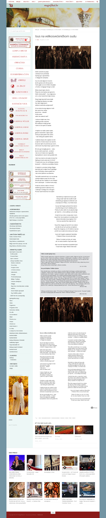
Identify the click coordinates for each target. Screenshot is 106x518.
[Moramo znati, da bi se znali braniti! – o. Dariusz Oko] (34, 490)
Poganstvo (12, 305)
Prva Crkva (14, 265)
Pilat (70, 418)
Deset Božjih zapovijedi (17, 290)
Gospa (11, 321)
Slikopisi (13, 355)
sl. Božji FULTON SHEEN (16, 331)
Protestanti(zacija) (16, 277)
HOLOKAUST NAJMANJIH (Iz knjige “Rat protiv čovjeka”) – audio (87, 501)
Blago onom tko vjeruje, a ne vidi (18, 243)
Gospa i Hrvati (15, 206)
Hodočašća (13, 359)
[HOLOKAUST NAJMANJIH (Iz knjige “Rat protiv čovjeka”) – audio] (87, 490)
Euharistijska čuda (14, 239)
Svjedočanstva (15, 224)
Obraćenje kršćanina (15, 228)
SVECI (33, 1)
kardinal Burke (13, 338)
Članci (11, 300)
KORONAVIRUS (15, 209)
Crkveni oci (12, 324)
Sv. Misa (12, 328)
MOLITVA (26, 1)
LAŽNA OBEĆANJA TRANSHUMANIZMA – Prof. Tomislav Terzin (69, 501)
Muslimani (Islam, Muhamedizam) (18, 333)
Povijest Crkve (15, 267)
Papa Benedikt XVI (14, 344)
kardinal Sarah (13, 349)
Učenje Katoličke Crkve (16, 261)
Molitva (13, 288)
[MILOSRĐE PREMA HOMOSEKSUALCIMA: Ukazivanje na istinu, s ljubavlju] (17, 462)
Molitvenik (40, 515)
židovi (74, 418)
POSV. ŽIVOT (69, 1)
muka (66, 418)
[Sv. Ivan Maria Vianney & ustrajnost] (52, 490)
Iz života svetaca (15, 270)
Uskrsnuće (78, 436)
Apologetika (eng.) (14, 298)
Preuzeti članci (14, 256)
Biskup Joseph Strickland (16, 347)
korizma (62, 418)
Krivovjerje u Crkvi (49, 472)
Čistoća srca (13, 319)
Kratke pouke (13, 254)
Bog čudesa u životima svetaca (18, 246)
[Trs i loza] (64, 429)
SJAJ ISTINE (79, 1)
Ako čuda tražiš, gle (17, 234)
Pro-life (12, 312)
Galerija (12, 357)
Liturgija (13, 274)
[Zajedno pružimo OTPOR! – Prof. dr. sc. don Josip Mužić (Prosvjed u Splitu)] (87, 462)
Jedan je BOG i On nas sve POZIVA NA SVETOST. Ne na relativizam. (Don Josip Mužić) (17, 501)
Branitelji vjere (16, 250)
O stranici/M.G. (89, 1)
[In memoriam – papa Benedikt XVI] (34, 462)
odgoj (11, 368)
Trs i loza (57, 436)
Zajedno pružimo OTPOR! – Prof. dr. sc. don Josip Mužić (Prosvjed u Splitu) (87, 474)
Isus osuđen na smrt (46, 418)
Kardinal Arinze (13, 351)
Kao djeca (13, 364)
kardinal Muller (13, 335)
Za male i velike (14, 366)
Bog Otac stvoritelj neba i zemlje (20, 286)
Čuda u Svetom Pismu (15, 236)
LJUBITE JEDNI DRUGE (44, 1)
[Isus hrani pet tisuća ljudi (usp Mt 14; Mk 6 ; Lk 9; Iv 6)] (44, 429)
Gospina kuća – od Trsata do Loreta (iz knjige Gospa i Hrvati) (70, 474)
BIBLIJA (18, 1)
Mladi (11, 317)
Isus (40, 418)
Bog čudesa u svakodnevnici (17, 241)
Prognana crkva (14, 307)
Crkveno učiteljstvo (16, 281)
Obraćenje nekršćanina (16, 226)
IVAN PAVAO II (13, 326)
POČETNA (11, 1)
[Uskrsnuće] (84, 429)
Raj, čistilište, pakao (16, 293)
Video (11, 303)
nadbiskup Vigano (14, 342)
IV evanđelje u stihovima (70, 29)
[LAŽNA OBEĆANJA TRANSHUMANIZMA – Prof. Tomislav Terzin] (69, 490)
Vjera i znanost (14, 258)
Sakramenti (14, 272)
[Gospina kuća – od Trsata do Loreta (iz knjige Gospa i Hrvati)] (69, 462)
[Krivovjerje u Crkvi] (52, 462)
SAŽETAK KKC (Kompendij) (17, 295)
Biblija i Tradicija (15, 279)
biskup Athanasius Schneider (17, 340)
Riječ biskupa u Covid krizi (16, 220)
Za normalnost (13, 314)
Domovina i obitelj (14, 310)
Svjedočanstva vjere (15, 230)
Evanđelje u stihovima (54, 29)
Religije (13, 284)
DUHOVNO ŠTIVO (58, 1)
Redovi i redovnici (15, 263)
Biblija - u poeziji (40, 29)
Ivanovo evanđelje (55, 418)
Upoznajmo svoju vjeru (16, 252)
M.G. (38, 39)
